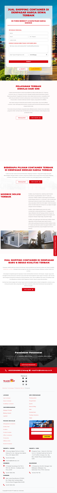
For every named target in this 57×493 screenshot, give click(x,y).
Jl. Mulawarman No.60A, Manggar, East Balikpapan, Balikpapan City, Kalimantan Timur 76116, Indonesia (42, 467)
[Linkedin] (26, 381)
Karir (30, 409)
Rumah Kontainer (7, 443)
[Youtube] (23, 381)
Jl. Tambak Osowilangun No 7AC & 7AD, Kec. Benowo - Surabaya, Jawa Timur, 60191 (15, 467)
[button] (22, 69)
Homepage (11, 388)
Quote (31, 403)
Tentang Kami (32, 398)
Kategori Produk (7, 410)
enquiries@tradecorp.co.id (12, 460)
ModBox (5, 429)
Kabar (30, 418)
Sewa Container (7, 400)
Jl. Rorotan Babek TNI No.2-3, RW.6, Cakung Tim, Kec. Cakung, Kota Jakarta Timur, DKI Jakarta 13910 (16, 453)
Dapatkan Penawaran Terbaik (55, 245)
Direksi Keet (6, 426)
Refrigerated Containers (9, 423)
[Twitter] (26, 378)
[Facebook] (23, 378)
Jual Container (6, 398)
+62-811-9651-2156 (10, 472)
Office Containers (7, 435)
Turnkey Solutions (33, 415)
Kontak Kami (32, 412)
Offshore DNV (6, 440)
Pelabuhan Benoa (19, 388)
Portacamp (6, 438)
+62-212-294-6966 (10, 458)
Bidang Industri (7, 413)
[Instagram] (23, 384)
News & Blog (32, 406)
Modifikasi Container (8, 403)
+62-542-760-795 (36, 472)
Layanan (5, 416)
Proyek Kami (32, 400)
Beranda (5, 388)
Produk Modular (7, 432)
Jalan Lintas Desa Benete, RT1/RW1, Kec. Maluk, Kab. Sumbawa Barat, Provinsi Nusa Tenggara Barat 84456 (15, 480)
